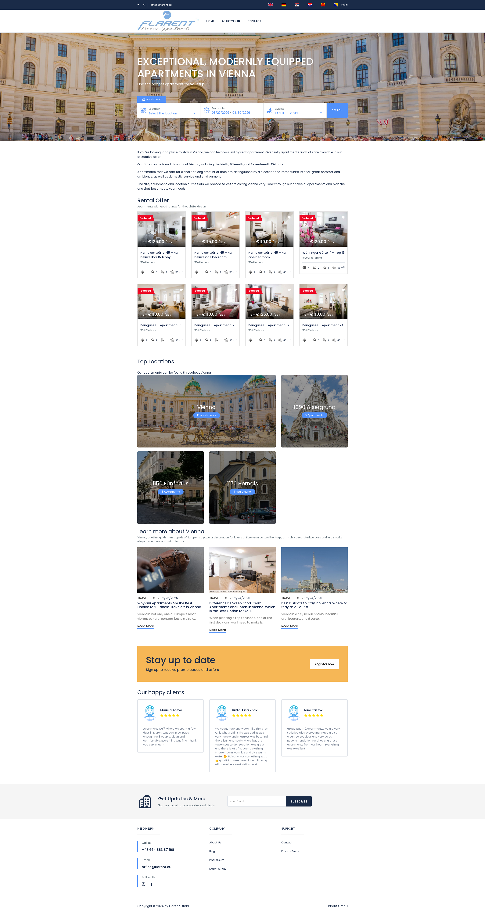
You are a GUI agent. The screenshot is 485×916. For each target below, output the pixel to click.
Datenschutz (217, 869)
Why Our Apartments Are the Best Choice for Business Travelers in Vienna (169, 605)
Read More (145, 626)
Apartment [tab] (153, 99)
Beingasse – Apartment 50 (160, 325)
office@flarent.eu (161, 5)
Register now (324, 664)
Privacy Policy (290, 851)
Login (344, 4)
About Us (215, 842)
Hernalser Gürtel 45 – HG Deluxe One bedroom (213, 254)
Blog (212, 851)
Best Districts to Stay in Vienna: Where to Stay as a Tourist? (314, 605)
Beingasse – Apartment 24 (322, 325)
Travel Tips (146, 598)
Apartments (231, 21)
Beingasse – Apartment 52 (268, 325)
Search (337, 110)
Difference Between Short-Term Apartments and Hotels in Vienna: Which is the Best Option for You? (242, 607)
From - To (218, 108)
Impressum (216, 860)
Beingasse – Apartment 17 (214, 325)
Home (210, 21)
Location (154, 109)
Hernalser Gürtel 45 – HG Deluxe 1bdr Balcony (159, 254)
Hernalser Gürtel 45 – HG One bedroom (267, 254)
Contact (254, 21)
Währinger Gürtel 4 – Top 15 (323, 252)
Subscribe (299, 801)
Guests (279, 109)
